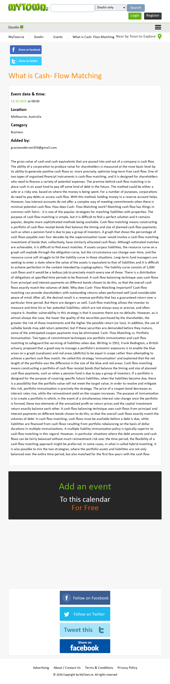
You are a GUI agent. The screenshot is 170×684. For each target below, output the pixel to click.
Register (152, 15)
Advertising (41, 668)
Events (58, 37)
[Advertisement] (84, 553)
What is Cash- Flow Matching (93, 37)
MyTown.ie (16, 37)
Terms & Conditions (99, 668)
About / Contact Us (67, 668)
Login (135, 15)
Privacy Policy (127, 668)
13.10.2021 (19, 101)
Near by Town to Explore (136, 36)
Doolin (13, 27)
